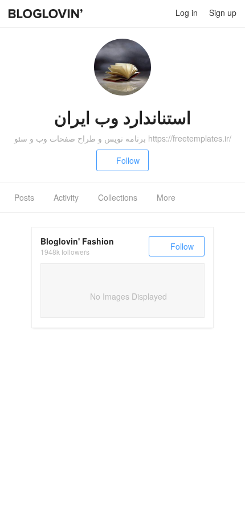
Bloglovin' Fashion (77, 241)
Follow (128, 160)
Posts (24, 197)
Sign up (222, 12)
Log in (186, 12)
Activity (66, 197)
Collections (117, 197)
